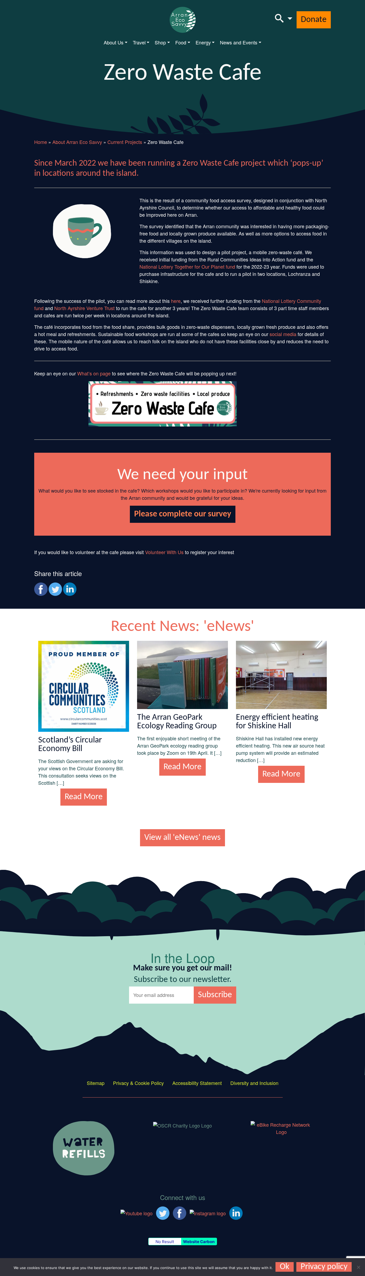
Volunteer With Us (164, 552)
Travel (139, 42)
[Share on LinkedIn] (69, 589)
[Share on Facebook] (41, 589)
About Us (113, 42)
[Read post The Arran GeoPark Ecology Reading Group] (182, 674)
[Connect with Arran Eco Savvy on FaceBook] (179, 1212)
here (176, 300)
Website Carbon (199, 1241)
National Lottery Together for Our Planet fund (187, 266)
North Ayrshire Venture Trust (84, 307)
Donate (314, 20)
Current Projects (124, 141)
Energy (203, 42)
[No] (358, 1267)
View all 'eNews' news (182, 837)
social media (283, 333)
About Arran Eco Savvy (77, 141)
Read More (84, 797)
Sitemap (95, 1082)
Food (180, 42)
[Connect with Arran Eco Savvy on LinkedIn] (236, 1212)
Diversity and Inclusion (254, 1082)
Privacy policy (324, 1267)
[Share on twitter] (55, 589)
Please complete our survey (182, 514)
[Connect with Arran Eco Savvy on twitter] (162, 1212)
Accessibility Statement (197, 1082)
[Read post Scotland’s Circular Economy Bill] (83, 685)
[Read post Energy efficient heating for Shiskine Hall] (281, 674)
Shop (160, 42)
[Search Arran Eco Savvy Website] (284, 19)
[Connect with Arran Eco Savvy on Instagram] (208, 1212)
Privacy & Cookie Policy (138, 1082)
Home (40, 141)
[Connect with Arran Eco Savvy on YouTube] (137, 1212)
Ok (284, 1267)
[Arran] (83, 1147)
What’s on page (94, 373)
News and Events (238, 42)
